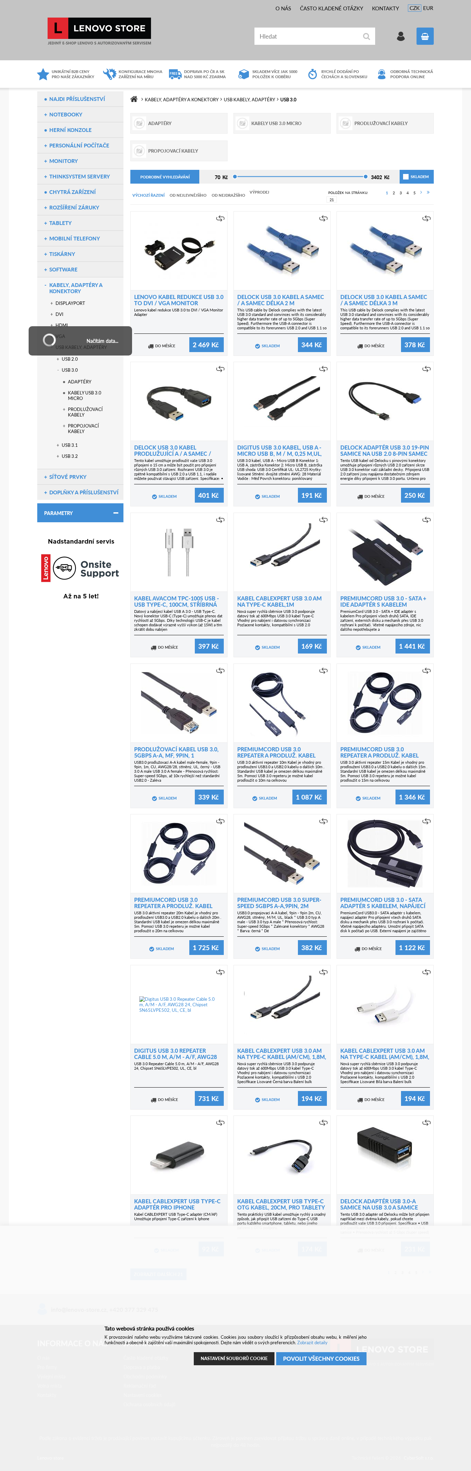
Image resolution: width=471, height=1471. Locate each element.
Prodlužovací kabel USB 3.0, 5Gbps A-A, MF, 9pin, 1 (176, 752)
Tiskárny (62, 254)
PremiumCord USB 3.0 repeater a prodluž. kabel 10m (276, 755)
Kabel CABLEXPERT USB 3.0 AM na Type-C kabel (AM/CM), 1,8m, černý (281, 1056)
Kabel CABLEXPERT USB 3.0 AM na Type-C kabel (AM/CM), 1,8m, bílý (384, 1056)
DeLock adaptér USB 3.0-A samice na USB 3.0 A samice (379, 1204)
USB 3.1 (70, 445)
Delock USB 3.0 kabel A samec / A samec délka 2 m (280, 300)
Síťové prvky (68, 477)
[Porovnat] (220, 218)
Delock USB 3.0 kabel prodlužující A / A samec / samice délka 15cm (172, 453)
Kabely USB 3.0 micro (84, 395)
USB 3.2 (70, 456)
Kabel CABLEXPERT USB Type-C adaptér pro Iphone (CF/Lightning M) (177, 1207)
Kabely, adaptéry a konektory (75, 288)
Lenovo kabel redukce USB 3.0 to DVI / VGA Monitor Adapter (178, 303)
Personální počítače (79, 145)
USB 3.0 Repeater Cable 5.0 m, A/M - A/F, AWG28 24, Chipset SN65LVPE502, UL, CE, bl (176, 1065)
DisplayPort (70, 303)
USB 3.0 (70, 370)
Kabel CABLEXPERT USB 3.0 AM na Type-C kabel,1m (279, 601)
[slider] (235, 176)
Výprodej (259, 192)
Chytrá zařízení (72, 192)
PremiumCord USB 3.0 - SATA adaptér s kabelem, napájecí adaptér (382, 905)
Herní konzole (70, 130)
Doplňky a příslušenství (84, 492)
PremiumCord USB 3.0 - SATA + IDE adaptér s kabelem (383, 601)
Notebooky (65, 114)
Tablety (60, 223)
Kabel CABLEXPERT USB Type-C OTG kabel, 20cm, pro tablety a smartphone (281, 1207)
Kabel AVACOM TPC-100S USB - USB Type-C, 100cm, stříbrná (176, 601)
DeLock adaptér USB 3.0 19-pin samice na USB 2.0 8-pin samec (384, 450)
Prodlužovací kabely (85, 412)
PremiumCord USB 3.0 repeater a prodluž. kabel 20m (173, 905)
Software (63, 269)
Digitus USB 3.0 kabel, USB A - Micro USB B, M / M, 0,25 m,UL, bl (279, 453)
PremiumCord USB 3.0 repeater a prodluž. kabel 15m (379, 755)
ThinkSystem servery (79, 176)
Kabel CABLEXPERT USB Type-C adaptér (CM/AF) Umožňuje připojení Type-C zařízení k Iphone (175, 1216)
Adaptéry (79, 381)
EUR (428, 8)
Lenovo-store (99, 31)
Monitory (63, 161)
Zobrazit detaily (312, 1342)
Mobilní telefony (74, 238)
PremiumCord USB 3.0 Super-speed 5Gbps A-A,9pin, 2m (279, 902)
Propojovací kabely (83, 428)
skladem (411, 176)
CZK (415, 8)
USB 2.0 (70, 359)
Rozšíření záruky (74, 207)
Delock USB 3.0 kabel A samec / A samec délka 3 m (383, 300)
